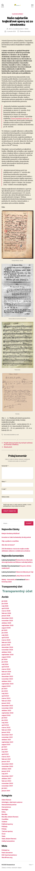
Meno (4, 481)
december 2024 (7, 647)
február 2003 (6, 781)
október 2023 (6, 681)
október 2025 (6, 623)
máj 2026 (5, 606)
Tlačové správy (17, 14)
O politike (5, 819)
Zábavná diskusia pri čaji (24, 572)
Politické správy (7, 824)
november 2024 (7, 650)
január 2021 (6, 761)
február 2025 (6, 642)
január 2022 (6, 732)
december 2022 (7, 705)
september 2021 (7, 742)
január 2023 (6, 703)
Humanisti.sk (11, 864)
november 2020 (7, 766)
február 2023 (6, 701)
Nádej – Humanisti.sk (9, 579)
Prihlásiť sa (5, 850)
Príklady (4, 826)
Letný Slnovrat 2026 (23, 576)
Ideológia (5, 809)
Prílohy (4, 829)
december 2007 (7, 776)
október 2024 (6, 652)
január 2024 (6, 674)
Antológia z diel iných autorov (12, 802)
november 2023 (7, 679)
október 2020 (6, 769)
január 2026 (6, 616)
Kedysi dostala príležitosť (10, 533)
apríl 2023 (5, 696)
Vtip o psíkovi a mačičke (10, 541)
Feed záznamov (7, 852)
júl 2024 (4, 659)
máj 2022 (5, 722)
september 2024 (7, 654)
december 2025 (7, 618)
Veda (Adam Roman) (9, 838)
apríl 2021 (5, 754)
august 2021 (6, 744)
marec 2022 (6, 727)
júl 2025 (4, 630)
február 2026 (6, 613)
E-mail (4, 489)
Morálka (4, 814)
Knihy (4, 812)
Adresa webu (5, 497)
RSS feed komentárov (9, 855)
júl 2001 (4, 788)
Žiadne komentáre (25, 31)
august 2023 (6, 686)
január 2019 (6, 771)
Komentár (5, 466)
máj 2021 (5, 752)
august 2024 (6, 657)
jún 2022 (5, 720)
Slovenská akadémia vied (11, 434)
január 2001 (6, 791)
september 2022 (7, 713)
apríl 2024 (5, 667)
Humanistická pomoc (9, 804)
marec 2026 (6, 611)
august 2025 (6, 628)
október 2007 (6, 778)
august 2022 (6, 715)
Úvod (3, 834)
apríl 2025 (5, 637)
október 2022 (6, 710)
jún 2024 (5, 662)
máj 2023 (5, 693)
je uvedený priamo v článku (20, 29)
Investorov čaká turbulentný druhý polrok (16, 537)
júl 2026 (4, 601)
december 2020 (7, 764)
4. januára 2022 (11, 31)
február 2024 (6, 671)
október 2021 (6, 739)
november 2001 (7, 786)
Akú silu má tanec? (8, 545)
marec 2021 (6, 756)
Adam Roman (6, 800)
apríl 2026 (5, 608)
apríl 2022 (5, 725)
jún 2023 (5, 691)
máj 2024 (5, 664)
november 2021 (7, 737)
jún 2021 (5, 749)
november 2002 (7, 783)
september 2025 (7, 625)
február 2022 (6, 730)
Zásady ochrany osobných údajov (12, 867)
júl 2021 (4, 747)
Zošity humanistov (8, 841)
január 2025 (6, 645)
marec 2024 (6, 669)
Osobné (4, 821)
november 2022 (7, 708)
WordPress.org (7, 857)
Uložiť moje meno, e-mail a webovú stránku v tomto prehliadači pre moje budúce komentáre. (17, 505)
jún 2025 (5, 633)
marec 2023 (6, 698)
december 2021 (7, 735)
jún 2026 (5, 603)
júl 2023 (4, 688)
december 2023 (7, 676)
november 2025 (7, 620)
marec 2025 (6, 640)
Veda (3, 836)
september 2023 (7, 684)
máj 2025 (5, 635)
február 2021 (6, 759)
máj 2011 (5, 774)
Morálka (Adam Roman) (10, 817)
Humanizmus (6, 807)
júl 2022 (4, 718)
